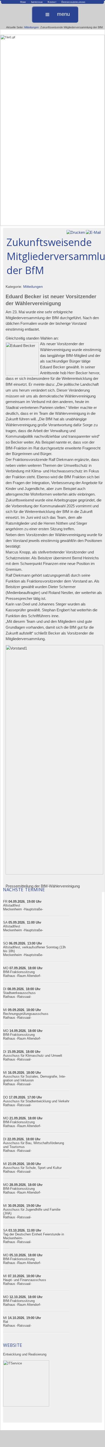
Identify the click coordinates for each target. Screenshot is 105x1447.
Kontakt (52, 2)
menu (63, 14)
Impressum (37, 2)
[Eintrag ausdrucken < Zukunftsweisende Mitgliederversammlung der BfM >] (76, 232)
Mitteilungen (31, 27)
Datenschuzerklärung (73, 2)
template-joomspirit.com (104, 1432)
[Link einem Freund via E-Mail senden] (93, 232)
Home (23, 2)
